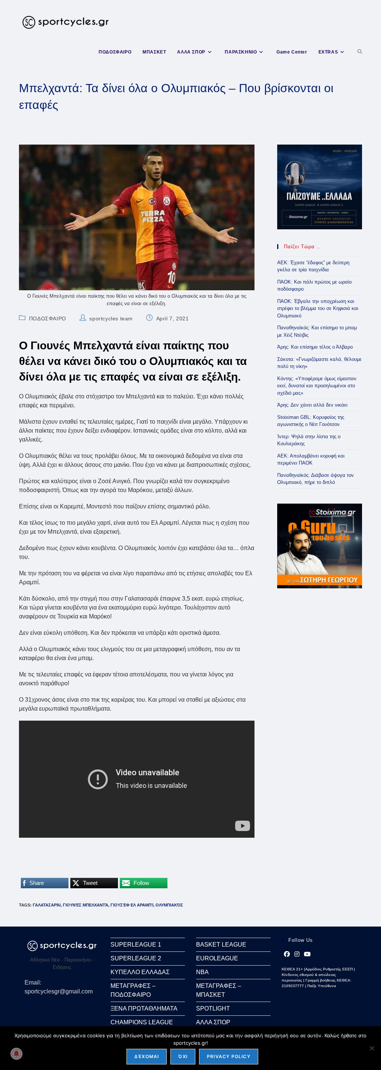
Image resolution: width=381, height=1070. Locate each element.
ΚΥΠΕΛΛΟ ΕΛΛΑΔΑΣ (140, 972)
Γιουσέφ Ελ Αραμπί (132, 905)
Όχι (183, 1056)
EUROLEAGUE (217, 958)
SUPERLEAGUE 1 (136, 944)
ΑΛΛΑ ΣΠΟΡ (213, 1022)
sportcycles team (111, 318)
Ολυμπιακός (169, 905)
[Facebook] (287, 954)
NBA (202, 972)
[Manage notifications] (16, 1054)
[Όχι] (371, 1048)
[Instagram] (297, 954)
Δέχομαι (146, 1056)
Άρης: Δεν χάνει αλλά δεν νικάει (312, 405)
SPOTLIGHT (213, 1008)
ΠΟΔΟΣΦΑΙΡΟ (47, 318)
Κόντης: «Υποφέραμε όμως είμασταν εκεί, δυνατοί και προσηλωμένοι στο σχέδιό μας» (316, 386)
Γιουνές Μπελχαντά (85, 905)
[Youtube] (307, 954)
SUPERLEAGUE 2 (136, 958)
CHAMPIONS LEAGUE (142, 1022)
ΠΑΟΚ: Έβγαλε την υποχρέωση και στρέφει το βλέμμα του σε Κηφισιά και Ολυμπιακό (317, 308)
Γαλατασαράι (47, 905)
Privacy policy (228, 1056)
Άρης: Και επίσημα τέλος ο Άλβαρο (315, 347)
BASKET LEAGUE (221, 944)
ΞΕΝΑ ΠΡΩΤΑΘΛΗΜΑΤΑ (144, 1008)
